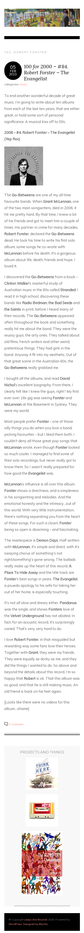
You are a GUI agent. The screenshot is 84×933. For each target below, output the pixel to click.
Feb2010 (13, 72)
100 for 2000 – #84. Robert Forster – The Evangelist (46, 72)
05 (13, 67)
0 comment (16, 724)
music (23, 84)
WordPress (15, 924)
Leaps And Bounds (35, 919)
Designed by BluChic (35, 924)
